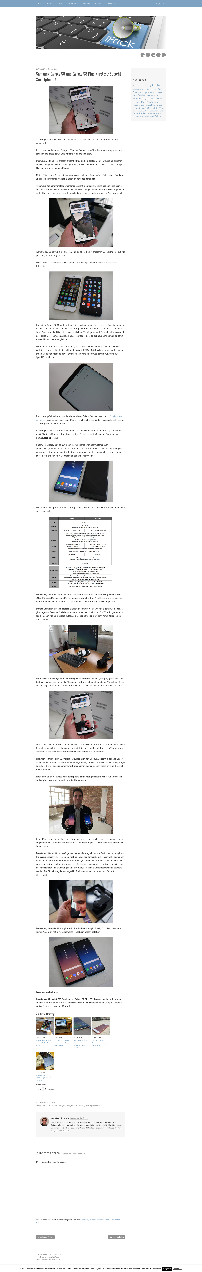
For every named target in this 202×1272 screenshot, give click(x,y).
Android (52, 1102)
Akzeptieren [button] (167, 1269)
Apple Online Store (139, 89)
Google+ (54, 1130)
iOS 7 (138, 102)
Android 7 (49, 1106)
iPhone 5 (157, 102)
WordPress (55, 1257)
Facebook (158, 55)
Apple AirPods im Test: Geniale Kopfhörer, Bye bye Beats (43, 1077)
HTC (151, 99)
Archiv (60, 3)
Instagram (153, 55)
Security (160, 111)
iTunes (135, 105)
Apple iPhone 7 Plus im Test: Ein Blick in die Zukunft (43, 1042)
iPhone (150, 102)
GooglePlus (146, 99)
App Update (145, 92)
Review (147, 111)
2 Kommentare (51, 69)
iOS (160, 98)
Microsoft (142, 108)
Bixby (55, 1106)
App (150, 86)
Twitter (164, 55)
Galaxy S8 (61, 1106)
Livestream (147, 105)
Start (40, 3)
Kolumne (141, 105)
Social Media (139, 113)
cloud (153, 92)
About (49, 3)
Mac (153, 105)
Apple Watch (149, 89)
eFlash (135, 95)
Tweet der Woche (148, 116)
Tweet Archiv (112, 3)
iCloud (155, 99)
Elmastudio (56, 1259)
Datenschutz (73, 3)
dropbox (159, 92)
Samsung (81, 1106)
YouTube (148, 55)
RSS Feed (143, 55)
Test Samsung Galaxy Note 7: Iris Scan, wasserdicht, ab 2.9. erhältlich (81, 1044)
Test (150, 114)
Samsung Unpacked (92, 1106)
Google (137, 98)
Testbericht (155, 114)
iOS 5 (135, 102)
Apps (155, 89)
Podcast (98, 3)
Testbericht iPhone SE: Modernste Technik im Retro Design (99, 1042)
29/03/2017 (40, 69)
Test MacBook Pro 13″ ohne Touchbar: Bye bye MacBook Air (62, 1042)
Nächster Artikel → (116, 1237)
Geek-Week (151, 95)
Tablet (147, 114)
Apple (156, 85)
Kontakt (86, 3)
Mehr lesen (177, 1269)
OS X (161, 108)
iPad (143, 102)
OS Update (152, 108)
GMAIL (158, 95)
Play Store (136, 111)
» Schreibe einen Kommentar (74, 1153)
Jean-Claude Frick (79, 1118)
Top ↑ (164, 1262)
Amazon (135, 86)
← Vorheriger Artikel (45, 1237)
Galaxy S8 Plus (71, 1106)
